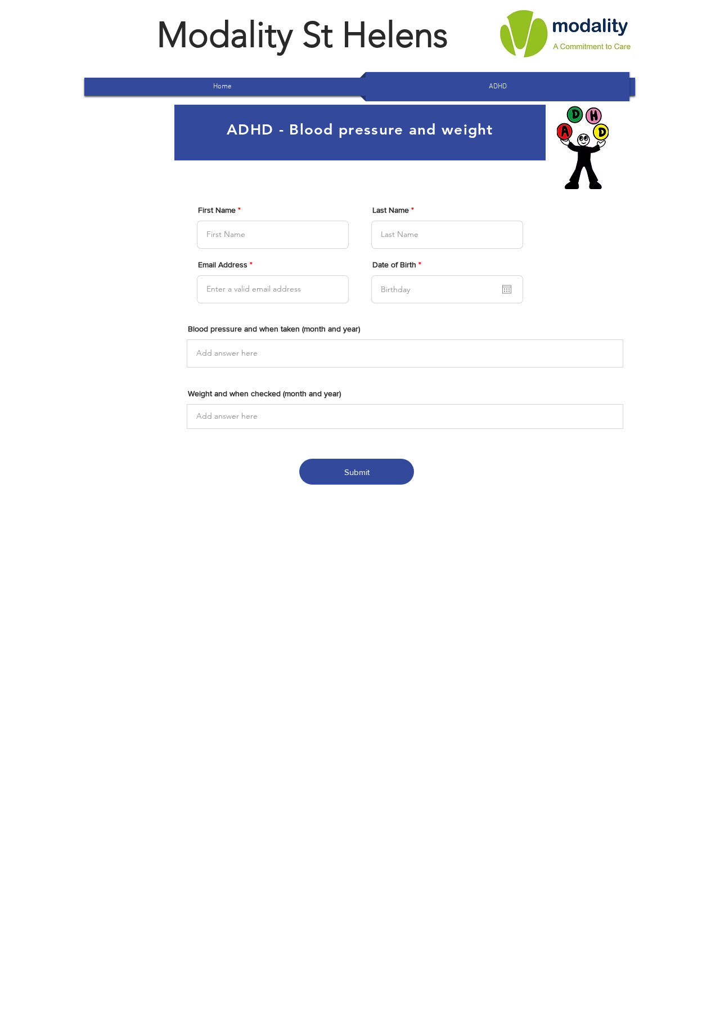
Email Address (223, 264)
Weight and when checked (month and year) (264, 393)
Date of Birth (398, 264)
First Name (217, 210)
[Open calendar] (506, 289)
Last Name (390, 210)
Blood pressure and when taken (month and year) (274, 329)
